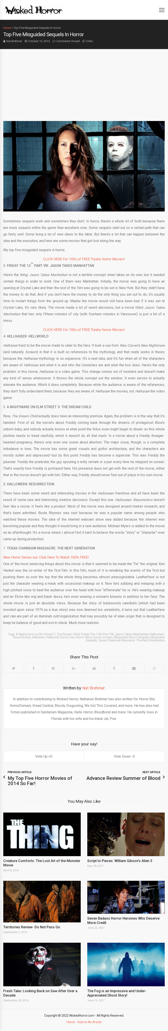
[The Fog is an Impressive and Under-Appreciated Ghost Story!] (126, 964)
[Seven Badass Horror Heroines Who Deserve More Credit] (126, 897)
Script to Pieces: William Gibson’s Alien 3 (119, 861)
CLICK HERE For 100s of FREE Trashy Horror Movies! (84, 259)
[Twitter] (14, 668)
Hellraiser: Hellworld (45, 637)
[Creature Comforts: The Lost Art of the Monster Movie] (42, 834)
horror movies (102, 637)
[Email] (134, 668)
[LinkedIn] (73, 668)
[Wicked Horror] (33, 10)
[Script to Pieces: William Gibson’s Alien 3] (126, 834)
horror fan (67, 637)
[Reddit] (94, 668)
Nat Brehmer (14, 41)
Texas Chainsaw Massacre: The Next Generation (131, 640)
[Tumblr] (114, 668)
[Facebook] (33, 668)
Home (7, 27)
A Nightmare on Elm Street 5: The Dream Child (48, 634)
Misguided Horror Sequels (131, 637)
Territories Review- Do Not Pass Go (31, 927)
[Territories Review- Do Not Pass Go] (42, 902)
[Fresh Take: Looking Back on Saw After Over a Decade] (42, 964)
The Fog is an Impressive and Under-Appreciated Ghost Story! (116, 993)
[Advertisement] (84, 81)
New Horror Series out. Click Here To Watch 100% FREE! (46, 557)
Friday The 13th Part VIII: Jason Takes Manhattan (114, 634)
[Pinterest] (53, 668)
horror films (84, 637)
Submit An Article (89, 1022)
